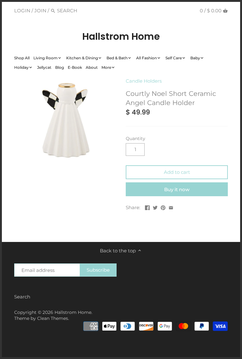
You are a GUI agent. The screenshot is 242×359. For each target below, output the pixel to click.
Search (22, 297)
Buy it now (176, 189)
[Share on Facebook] (147, 207)
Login (22, 11)
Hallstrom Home (121, 36)
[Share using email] (171, 207)
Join (40, 11)
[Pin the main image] (163, 207)
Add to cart (177, 172)
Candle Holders (144, 81)
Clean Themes (52, 318)
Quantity (135, 138)
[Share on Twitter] (155, 207)
